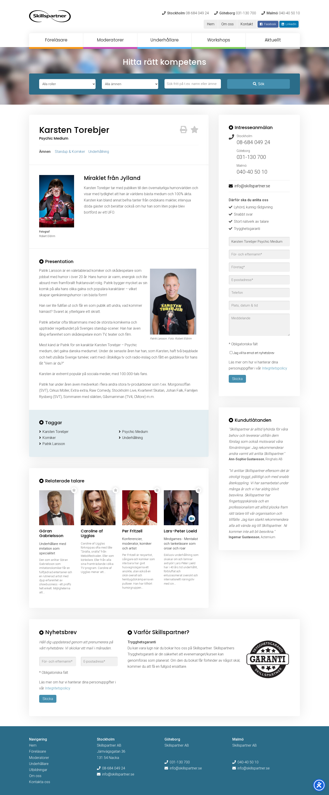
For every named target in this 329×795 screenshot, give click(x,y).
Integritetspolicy (274, 368)
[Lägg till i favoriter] (194, 130)
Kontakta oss (39, 782)
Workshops (218, 40)
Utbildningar (38, 770)
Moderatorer (110, 40)
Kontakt (247, 24)
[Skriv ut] (183, 130)
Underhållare (164, 40)
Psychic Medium (135, 432)
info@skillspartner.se (252, 186)
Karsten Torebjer (55, 432)
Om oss (227, 24)
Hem (210, 24)
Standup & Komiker (70, 151)
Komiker (49, 438)
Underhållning (98, 151)
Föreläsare (56, 40)
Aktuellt (273, 40)
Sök (261, 84)
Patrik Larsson (54, 444)
